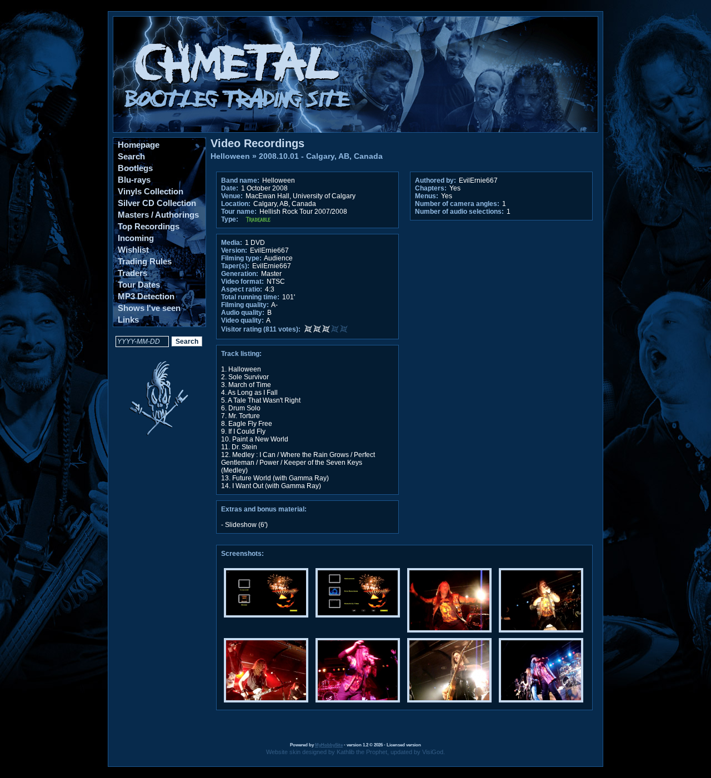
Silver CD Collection (157, 203)
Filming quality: (245, 305)
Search (131, 156)
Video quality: (242, 320)
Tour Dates (139, 284)
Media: (231, 243)
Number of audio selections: (459, 211)
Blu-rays (134, 179)
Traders (132, 273)
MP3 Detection (146, 296)
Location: (236, 204)
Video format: (242, 281)
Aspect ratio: (241, 289)
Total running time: (250, 297)
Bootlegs (135, 168)
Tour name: (239, 211)
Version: (234, 250)
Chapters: (431, 188)
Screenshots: (242, 554)
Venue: (232, 196)
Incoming (136, 238)
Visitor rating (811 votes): (261, 329)
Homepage (138, 144)
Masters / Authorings (158, 214)
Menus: (426, 196)
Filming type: (241, 258)
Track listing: (241, 354)
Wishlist (133, 249)
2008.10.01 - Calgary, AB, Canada (321, 156)
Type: (229, 219)
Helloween (230, 156)
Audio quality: (242, 313)
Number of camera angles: (457, 204)
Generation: (239, 274)
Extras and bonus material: (264, 509)
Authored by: (435, 180)
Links (128, 319)
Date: (229, 188)
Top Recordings (148, 226)
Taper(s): (235, 266)
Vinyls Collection (150, 191)
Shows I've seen (149, 308)
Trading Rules (145, 261)
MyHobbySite (329, 744)
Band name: (240, 180)
